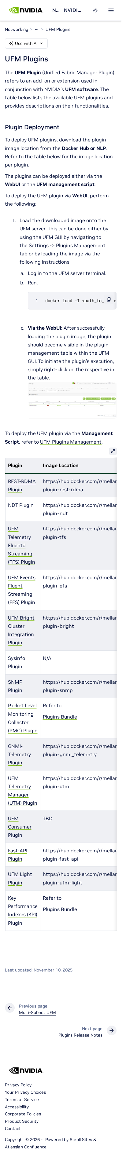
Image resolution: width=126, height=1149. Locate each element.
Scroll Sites (81, 1139)
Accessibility (17, 1107)
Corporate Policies (23, 1114)
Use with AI (26, 43)
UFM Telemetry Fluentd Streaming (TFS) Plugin (21, 545)
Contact (13, 1128)
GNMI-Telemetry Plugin (19, 754)
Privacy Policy (18, 1085)
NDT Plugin (20, 505)
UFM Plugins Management (71, 442)
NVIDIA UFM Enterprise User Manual (74, 10)
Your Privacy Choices (25, 1092)
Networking (55, 10)
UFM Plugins (58, 29)
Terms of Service (22, 1099)
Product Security (22, 1121)
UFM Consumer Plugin (19, 826)
